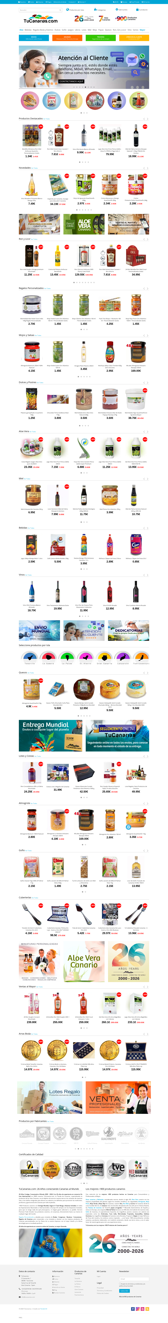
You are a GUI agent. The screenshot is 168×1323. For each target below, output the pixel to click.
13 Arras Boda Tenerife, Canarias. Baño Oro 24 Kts (32, 1065)
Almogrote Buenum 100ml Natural (31, 834)
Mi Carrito (146, 2)
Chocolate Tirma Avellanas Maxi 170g (58, 414)
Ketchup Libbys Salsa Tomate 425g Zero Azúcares (110, 367)
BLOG (116, 2)
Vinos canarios (90, 1199)
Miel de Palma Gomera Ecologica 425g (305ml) (84, 510)
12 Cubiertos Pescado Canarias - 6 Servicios (136, 929)
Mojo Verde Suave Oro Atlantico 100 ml (58, 367)
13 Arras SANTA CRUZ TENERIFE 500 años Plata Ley (136, 1065)
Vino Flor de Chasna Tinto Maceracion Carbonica (84, 606)
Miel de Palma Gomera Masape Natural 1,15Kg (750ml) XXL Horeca (136, 151)
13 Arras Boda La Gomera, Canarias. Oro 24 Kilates (58, 1065)
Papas (101, 30)
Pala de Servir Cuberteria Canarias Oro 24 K (83, 929)
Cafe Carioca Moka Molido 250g (57, 558)
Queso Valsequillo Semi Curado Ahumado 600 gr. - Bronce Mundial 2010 (110, 705)
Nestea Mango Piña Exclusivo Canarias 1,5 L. (84, 559)
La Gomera (78, 1281)
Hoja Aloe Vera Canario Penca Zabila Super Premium (84, 463)
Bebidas (28, 30)
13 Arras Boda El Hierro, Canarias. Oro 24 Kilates (110, 1065)
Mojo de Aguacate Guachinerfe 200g (83, 199)
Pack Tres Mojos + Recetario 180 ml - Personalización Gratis (110, 320)
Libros (77, 30)
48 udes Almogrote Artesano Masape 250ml (136, 367)
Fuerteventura (79, 1295)
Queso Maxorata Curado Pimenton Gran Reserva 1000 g (83, 787)
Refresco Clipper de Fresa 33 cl (136, 558)
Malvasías (100, 1199)
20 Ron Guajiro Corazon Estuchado (32, 1018)
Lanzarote (78, 1292)
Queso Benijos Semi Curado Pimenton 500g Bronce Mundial (84, 704)
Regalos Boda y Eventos (43, 30)
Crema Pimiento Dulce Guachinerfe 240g (136, 199)
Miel (89, 30)
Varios (135, 30)
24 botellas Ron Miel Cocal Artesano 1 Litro (84, 1018)
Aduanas (40, 2)
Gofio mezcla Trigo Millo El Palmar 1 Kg (31, 882)
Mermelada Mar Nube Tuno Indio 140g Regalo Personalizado (31, 320)
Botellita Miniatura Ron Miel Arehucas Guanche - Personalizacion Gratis (31, 151)
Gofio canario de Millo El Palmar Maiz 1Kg (110, 882)
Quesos (108, 30)
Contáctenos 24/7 (134, 39)
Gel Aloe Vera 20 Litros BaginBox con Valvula (110, 1018)
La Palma (77, 1284)
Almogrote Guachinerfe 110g (136, 834)
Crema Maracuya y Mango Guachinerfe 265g (110, 199)
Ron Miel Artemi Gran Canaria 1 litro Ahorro (57, 150)
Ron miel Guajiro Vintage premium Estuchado (31, 270)
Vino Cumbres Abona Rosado (136, 605)
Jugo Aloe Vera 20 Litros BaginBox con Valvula (136, 1018)
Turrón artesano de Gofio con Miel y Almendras (84, 882)
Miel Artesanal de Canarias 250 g (32, 509)
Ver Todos (46, 119)
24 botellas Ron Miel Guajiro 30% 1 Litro (57, 1018)
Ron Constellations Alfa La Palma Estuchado (32, 787)
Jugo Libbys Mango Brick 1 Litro (31, 558)
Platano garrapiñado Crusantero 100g (32, 414)
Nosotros (23, 2)
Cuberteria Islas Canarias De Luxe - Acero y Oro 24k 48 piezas (110, 929)
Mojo (95, 30)
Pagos (49, 2)
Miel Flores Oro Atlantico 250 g (110, 509)
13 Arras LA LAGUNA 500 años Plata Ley (84, 1065)
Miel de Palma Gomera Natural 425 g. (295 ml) (136, 510)
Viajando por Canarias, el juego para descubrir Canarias (57, 200)
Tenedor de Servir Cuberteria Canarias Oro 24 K (31, 929)
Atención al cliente (60, 2)
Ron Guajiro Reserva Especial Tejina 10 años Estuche (110, 787)
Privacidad (100, 1288)
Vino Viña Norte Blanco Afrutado (84, 149)
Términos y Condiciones (104, 1291)
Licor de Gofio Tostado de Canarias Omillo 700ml (136, 882)
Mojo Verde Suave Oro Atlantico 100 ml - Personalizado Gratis (58, 320)
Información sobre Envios (34, 39)
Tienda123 (43, 1309)
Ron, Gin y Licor (119, 30)
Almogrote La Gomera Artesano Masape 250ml (58, 835)
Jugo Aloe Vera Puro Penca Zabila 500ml (110, 463)
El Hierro (77, 1287)
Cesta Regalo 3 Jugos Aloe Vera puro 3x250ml (31, 463)
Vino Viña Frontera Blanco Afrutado (32, 606)
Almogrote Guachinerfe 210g (31, 703)
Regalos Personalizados (26, 1217)
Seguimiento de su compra (100, 39)
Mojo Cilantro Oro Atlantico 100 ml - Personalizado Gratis (84, 320)
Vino (130, 30)
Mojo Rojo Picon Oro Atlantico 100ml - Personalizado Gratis (136, 320)
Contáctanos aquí (71, 81)
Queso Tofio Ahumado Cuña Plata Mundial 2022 (57, 704)
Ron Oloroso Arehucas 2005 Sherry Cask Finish (84, 270)
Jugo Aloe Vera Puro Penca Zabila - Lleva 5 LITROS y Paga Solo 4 (109, 150)
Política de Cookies (103, 1293)
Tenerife (77, 1278)
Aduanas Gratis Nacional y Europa (67, 39)
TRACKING (100, 37)
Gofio (64, 30)
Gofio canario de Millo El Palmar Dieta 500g (58, 882)
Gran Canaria (79, 1289)
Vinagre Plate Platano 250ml (83, 366)
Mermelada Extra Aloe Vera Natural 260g (84, 414)
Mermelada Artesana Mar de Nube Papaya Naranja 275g (110, 414)
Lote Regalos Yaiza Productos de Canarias (136, 787)
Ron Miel (126, 1204)
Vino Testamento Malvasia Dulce (58, 605)
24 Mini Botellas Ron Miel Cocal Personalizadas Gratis (135, 270)
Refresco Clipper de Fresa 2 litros (110, 558)
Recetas (124, 2)
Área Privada (135, 2)
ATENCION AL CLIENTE (134, 37)
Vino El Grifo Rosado (110, 605)
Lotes (84, 30)
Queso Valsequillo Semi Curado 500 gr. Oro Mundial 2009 (136, 704)
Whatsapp (24, 1291)
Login (98, 1276)
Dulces (57, 30)
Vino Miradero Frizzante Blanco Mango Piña (31, 199)
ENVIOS (33, 37)
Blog (55, 1290)
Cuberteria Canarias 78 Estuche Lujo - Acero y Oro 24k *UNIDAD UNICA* (58, 930)
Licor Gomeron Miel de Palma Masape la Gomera (58, 510)
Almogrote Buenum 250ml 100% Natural (32, 367)
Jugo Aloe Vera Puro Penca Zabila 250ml (58, 463)
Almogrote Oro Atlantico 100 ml (110, 834)
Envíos (31, 2)
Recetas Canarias (59, 1293)
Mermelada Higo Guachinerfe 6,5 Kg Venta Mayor (136, 414)
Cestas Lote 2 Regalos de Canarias (57, 787)
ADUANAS (67, 37)
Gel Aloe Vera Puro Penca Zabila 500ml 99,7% (136, 463)
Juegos (71, 30)
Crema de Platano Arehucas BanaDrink (57, 270)
